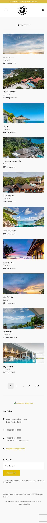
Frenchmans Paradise (12, 161)
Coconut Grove (9, 230)
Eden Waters (8, 195)
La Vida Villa (8, 331)
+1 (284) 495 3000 (15, 2)
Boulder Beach (9, 92)
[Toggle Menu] (6, 10)
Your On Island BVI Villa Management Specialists (22, 502)
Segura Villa (8, 366)
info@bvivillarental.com (29, 2)
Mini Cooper (8, 297)
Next (37, 386)
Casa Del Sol (8, 57)
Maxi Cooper (8, 262)
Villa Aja (6, 126)
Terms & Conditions (23, 504)
